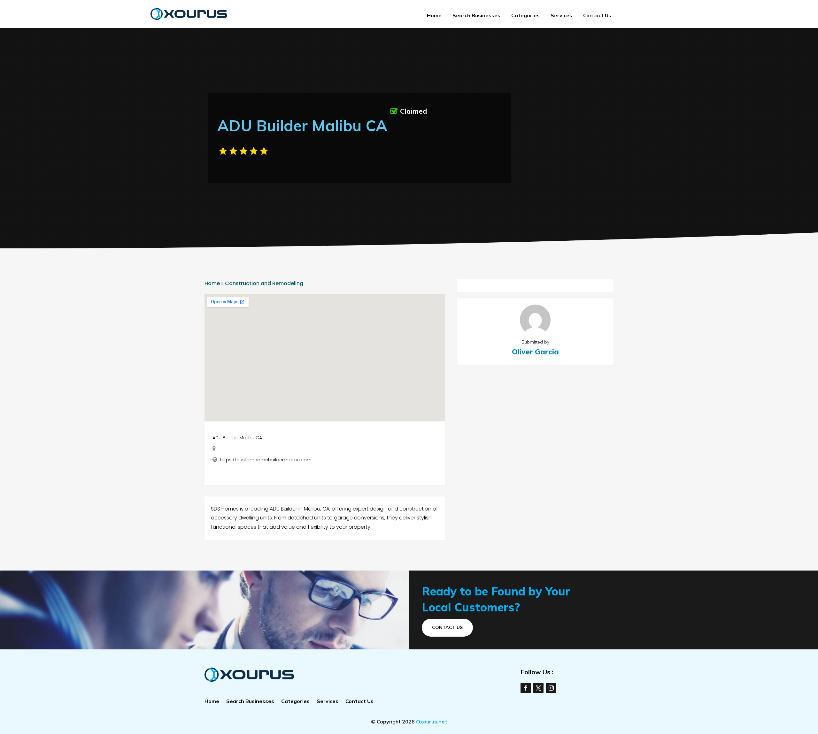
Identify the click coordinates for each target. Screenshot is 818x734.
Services (561, 15)
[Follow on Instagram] (551, 688)
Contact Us (597, 15)
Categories (525, 15)
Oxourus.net (431, 721)
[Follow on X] (538, 688)
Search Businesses (476, 15)
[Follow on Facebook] (526, 688)
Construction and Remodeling (264, 283)
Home (434, 15)
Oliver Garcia (535, 351)
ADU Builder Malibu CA (237, 438)
